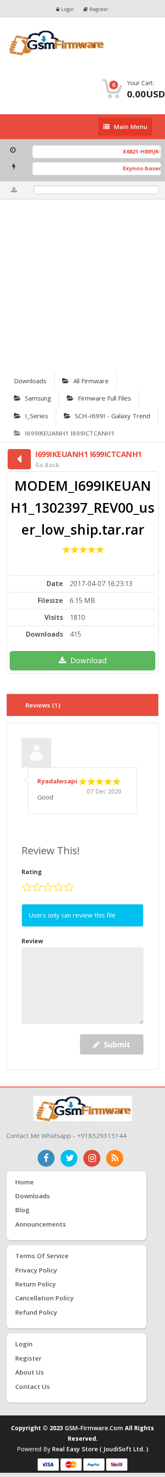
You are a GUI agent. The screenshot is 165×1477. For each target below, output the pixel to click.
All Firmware (91, 381)
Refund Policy (36, 1312)
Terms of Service (42, 1255)
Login (67, 9)
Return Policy (35, 1284)
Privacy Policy (36, 1270)
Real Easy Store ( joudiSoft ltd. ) (100, 1449)
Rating (32, 872)
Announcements (40, 1224)
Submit (117, 1044)
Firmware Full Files (104, 398)
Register (99, 9)
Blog (22, 1209)
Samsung (38, 398)
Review (32, 941)
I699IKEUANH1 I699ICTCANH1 (70, 433)
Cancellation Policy (44, 1298)
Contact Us (32, 1386)
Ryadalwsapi (57, 781)
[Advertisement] (82, 286)
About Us (29, 1372)
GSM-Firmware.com (94, 1428)
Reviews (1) (42, 705)
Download (88, 660)
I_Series (36, 416)
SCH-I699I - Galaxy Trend (112, 416)
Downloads (30, 381)
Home (24, 1182)
